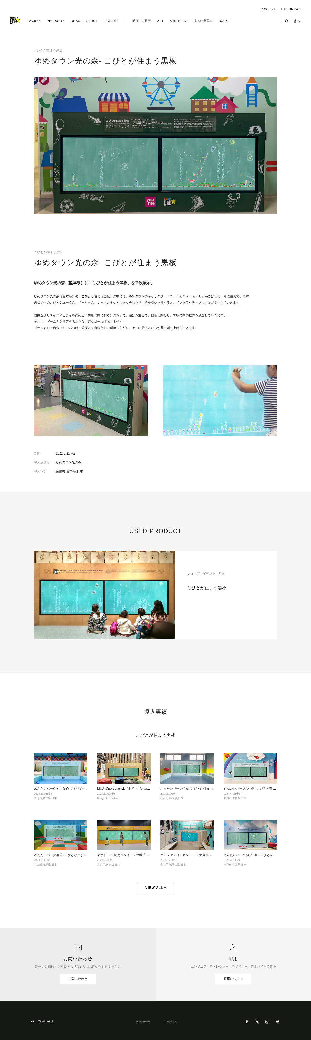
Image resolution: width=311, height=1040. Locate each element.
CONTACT (293, 9)
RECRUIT (111, 21)
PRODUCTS (56, 21)
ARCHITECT (179, 21)
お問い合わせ (77, 979)
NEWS (75, 21)
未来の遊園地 (203, 21)
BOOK (223, 21)
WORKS (35, 21)
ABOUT (91, 21)
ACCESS (268, 9)
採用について (233, 979)
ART (160, 21)
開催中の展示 (141, 21)
